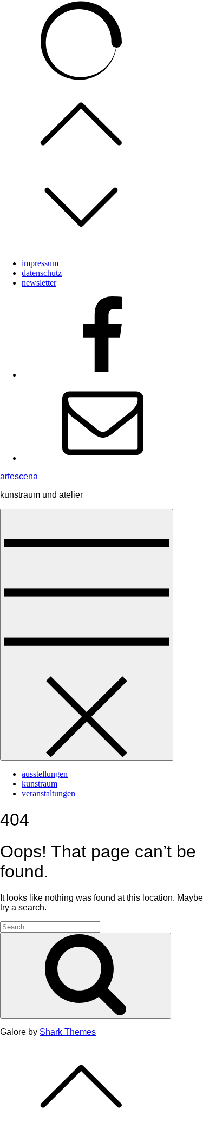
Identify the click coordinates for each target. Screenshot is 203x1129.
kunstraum (39, 783)
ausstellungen (45, 773)
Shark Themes (68, 1031)
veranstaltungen (48, 793)
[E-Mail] (103, 458)
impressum (40, 263)
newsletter (39, 282)
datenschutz (42, 273)
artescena (19, 476)
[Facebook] (103, 374)
